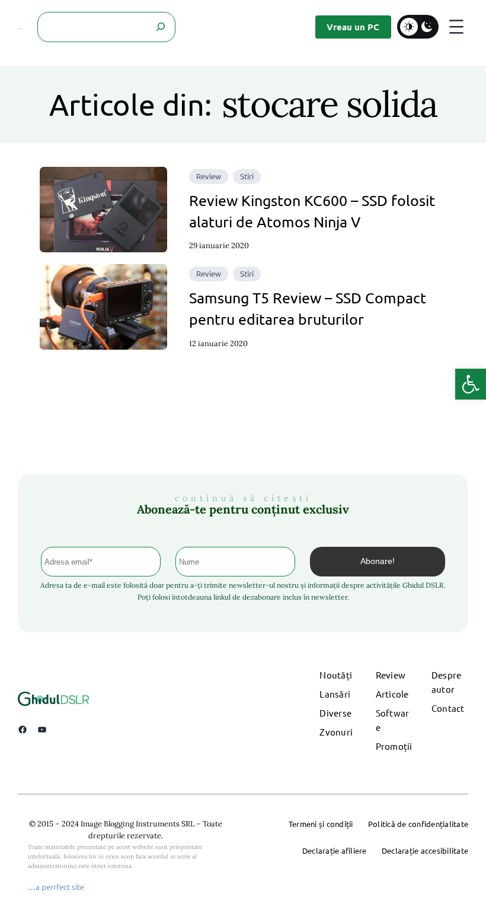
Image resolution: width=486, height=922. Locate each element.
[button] (470, 384)
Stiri (247, 176)
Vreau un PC (353, 27)
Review (208, 176)
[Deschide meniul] (456, 27)
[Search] (160, 27)
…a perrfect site (56, 887)
